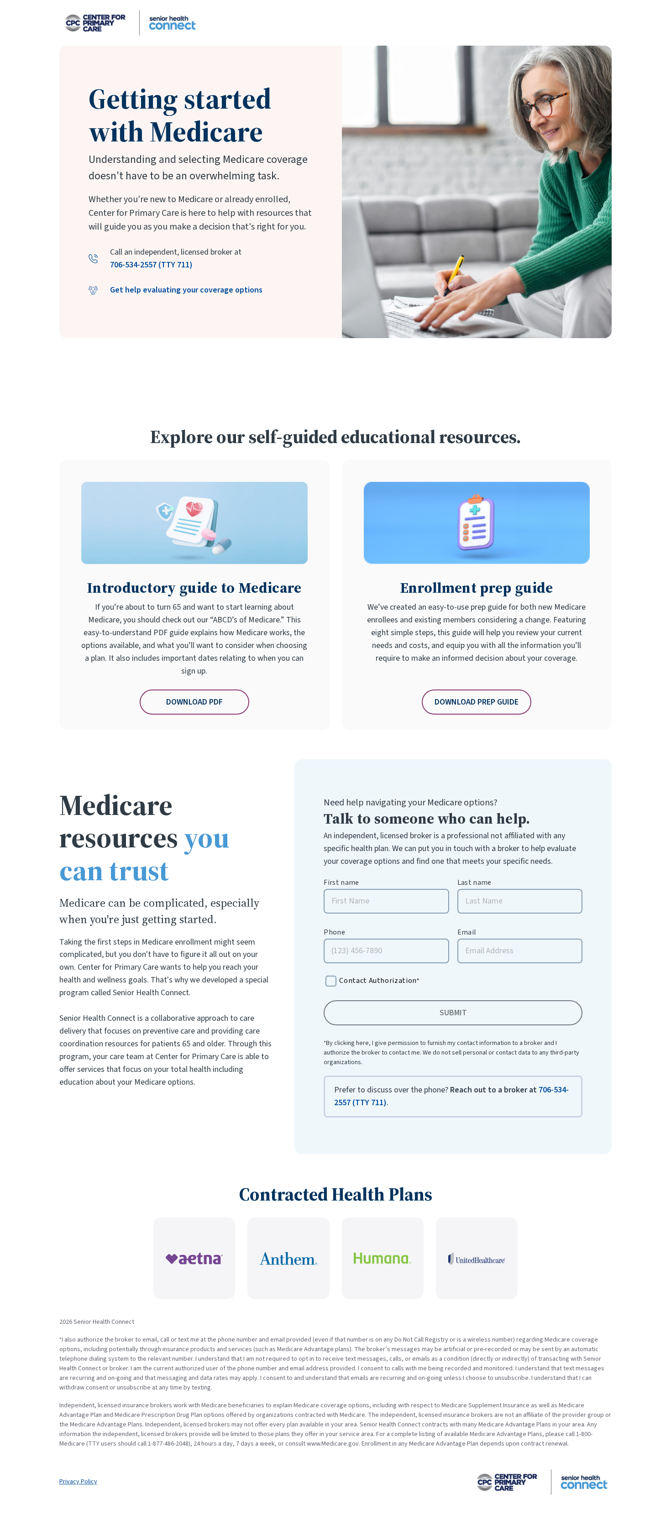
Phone (334, 932)
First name (341, 882)
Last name (474, 882)
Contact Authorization (379, 980)
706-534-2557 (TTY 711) (151, 265)
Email (467, 932)
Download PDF (194, 702)
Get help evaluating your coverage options (186, 290)
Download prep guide (477, 702)
